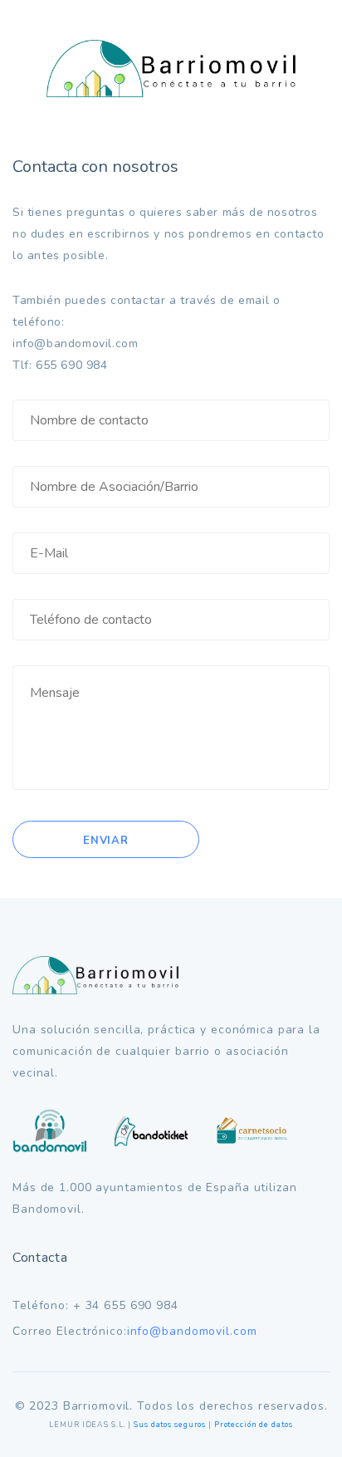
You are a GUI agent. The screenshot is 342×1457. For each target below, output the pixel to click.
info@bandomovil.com (192, 1331)
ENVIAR (106, 840)
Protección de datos (253, 1425)
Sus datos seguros (170, 1425)
